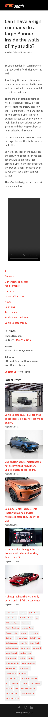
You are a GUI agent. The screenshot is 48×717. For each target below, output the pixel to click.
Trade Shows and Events (18, 317)
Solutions (10, 307)
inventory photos (11, 668)
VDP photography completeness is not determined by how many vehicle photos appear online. (23, 466)
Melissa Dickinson (13, 52)
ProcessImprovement (12, 678)
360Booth (23, 613)
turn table (9, 688)
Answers (9, 276)
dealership (23, 643)
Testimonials (12, 312)
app (37, 618)
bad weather (34, 633)
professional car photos (29, 678)
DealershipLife (34, 643)
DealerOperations (11, 643)
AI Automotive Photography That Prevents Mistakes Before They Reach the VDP (22, 553)
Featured (10, 291)
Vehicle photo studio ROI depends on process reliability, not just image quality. (24, 419)
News (8, 301)
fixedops (31, 658)
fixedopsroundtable (12, 663)
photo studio (23, 673)
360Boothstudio (34, 613)
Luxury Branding (11, 673)
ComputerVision (21, 638)
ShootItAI (24, 683)
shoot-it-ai (14, 683)
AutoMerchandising (12, 628)
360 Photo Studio (11, 613)
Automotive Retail (11, 633)
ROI (7, 683)
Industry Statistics (14, 296)
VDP (16, 688)
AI (6, 271)
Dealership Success (12, 648)
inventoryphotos (25, 668)
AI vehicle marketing (25, 618)
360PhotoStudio (11, 618)
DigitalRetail (37, 648)
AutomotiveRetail (27, 628)
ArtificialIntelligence (12, 623)
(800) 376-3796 (23, 340)
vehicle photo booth (12, 693)
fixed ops (22, 658)
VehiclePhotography (28, 693)
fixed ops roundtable (28, 663)
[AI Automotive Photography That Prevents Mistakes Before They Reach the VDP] (24, 538)
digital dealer (25, 648)
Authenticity (26, 623)
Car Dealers (9, 638)
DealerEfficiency (35, 638)
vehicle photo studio (12, 698)
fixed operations (11, 658)
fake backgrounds (11, 653)
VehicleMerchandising (28, 688)
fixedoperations (25, 653)
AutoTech (24, 633)
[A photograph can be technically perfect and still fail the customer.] (24, 580)
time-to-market (36, 683)
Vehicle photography (16, 323)
